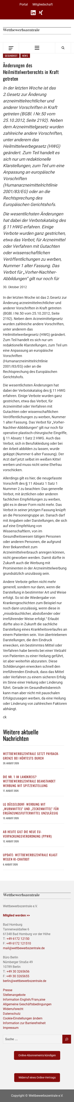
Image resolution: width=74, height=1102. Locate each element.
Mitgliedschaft (43, 4)
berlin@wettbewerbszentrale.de (24, 981)
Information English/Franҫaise (24, 999)
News (25, 55)
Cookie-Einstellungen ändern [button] (22, 1018)
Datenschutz (12, 1013)
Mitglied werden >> (16, 915)
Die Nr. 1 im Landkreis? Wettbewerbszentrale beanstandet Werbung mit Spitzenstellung (29, 781)
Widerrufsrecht (13, 1009)
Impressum (11, 1028)
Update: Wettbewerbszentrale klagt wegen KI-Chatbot (30, 857)
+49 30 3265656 (18, 971)
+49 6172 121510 (18, 943)
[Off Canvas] (11, 47)
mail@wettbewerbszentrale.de (24, 948)
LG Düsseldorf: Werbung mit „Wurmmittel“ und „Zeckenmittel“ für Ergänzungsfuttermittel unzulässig (31, 808)
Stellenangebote (14, 995)
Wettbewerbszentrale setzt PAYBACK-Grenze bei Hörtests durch (31, 755)
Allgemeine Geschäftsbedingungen (27, 1004)
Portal (24, 4)
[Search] (63, 47)
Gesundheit (11, 55)
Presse (7, 990)
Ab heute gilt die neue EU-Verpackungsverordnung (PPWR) (27, 833)
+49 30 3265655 (17, 976)
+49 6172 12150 (18, 939)
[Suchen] (66, 1039)
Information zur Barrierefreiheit (24, 1023)
